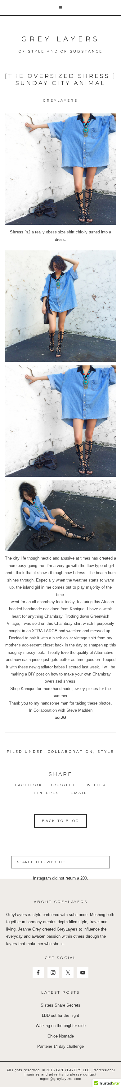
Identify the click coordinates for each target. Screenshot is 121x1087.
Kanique (77, 609)
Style (105, 751)
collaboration (70, 751)
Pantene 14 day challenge (60, 1046)
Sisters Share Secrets (60, 1005)
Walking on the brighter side (61, 1025)
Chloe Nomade (60, 1036)
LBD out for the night (60, 1015)
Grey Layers (60, 39)
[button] (60, 8)
